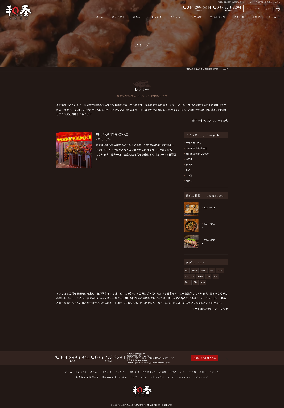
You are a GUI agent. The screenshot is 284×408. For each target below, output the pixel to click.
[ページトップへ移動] (226, 358)
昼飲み (187, 282)
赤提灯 (203, 270)
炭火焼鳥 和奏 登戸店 (112, 134)
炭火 (212, 270)
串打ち (200, 276)
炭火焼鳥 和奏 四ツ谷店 (197, 153)
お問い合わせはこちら (258, 8)
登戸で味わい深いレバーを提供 (210, 120)
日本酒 (189, 164)
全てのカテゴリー (195, 142)
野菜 (208, 276)
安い (203, 282)
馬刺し (189, 180)
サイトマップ (201, 377)
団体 (195, 282)
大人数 (189, 175)
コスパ (220, 270)
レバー (189, 169)
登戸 (186, 270)
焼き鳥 (195, 270)
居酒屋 (189, 159)
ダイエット (189, 276)
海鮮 (215, 276)
